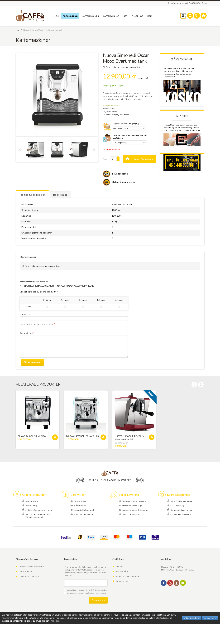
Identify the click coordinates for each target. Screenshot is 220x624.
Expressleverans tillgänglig (126, 123)
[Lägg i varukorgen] (55, 437)
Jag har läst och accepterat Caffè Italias (86, 593)
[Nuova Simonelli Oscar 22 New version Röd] (134, 412)
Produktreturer (25, 571)
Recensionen (26, 333)
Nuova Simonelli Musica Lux (82, 436)
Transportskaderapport (30, 576)
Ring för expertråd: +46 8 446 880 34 (184, 3)
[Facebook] (164, 583)
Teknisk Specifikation (32, 195)
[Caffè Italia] (30, 15)
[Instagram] (176, 583)
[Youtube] (170, 583)
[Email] (183, 583)
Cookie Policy (210, 618)
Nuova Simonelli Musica (32, 436)
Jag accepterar (193, 618)
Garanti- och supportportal (31, 566)
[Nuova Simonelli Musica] (37, 412)
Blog (204, 3)
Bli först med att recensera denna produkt (122, 67)
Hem (18, 30)
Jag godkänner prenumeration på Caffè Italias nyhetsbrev (86, 590)
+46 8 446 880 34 (176, 567)
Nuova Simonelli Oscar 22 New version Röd (129, 437)
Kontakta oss (122, 581)
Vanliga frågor (122, 571)
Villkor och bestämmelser (127, 576)
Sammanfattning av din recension (36, 324)
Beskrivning (60, 195)
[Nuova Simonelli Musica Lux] (86, 412)
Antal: (106, 159)
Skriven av (25, 314)
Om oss (120, 566)
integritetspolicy (100, 593)
